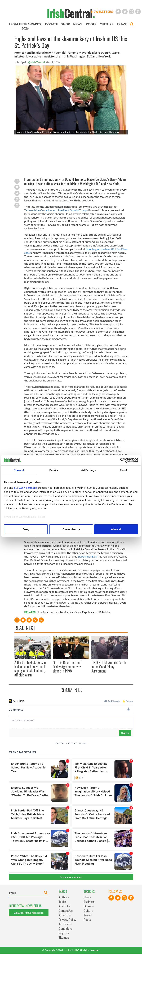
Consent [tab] (19, 470)
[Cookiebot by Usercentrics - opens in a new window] (123, 460)
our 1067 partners (25, 487)
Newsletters (102, 11)
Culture (88, 910)
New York (75, 612)
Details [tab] (53, 470)
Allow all (116, 529)
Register (64, 933)
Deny (26, 529)
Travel (87, 915)
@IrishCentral (36, 62)
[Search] (131, 24)
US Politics (104, 612)
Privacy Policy (67, 919)
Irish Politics (61, 612)
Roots (87, 919)
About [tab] (123, 470)
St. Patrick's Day (87, 556)
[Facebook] (118, 11)
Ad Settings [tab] (88, 470)
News (87, 897)
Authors (64, 897)
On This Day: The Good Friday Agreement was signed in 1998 (67, 666)
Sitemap (64, 937)
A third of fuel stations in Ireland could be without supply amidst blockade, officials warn (30, 668)
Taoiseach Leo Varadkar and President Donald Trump (55, 210)
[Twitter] (125, 11)
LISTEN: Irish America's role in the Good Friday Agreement (109, 666)
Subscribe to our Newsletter (28, 912)
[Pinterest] (138, 11)
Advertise (65, 915)
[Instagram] (131, 11)
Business (88, 901)
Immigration (45, 612)
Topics (62, 901)
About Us (64, 906)
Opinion (88, 906)
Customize (69, 529)
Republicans (89, 612)
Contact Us (66, 910)
